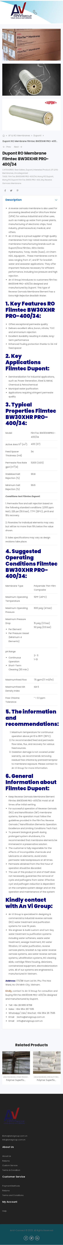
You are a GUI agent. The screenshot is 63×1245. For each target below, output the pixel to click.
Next (18, 146)
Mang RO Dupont (45, 176)
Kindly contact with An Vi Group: (29, 903)
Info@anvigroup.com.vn (13, 1139)
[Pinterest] (17, 190)
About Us (6, 1156)
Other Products (23, 1077)
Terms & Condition (11, 1170)
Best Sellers (20, 169)
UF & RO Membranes (19, 135)
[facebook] (26, 1238)
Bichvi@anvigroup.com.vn (14, 1135)
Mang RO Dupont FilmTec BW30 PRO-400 (21, 179)
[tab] (31, 199)
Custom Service (10, 1165)
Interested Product (41, 169)
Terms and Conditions (13, 1195)
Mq (42, 179)
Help (4, 1211)
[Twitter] (11, 190)
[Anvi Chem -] (21, 11)
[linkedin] (37, 1238)
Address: (11, 980)
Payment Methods (11, 1186)
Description (14, 200)
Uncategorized (21, 173)
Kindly (9, 990)
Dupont (37, 135)
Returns (6, 1161)
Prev (8, 146)
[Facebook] (5, 190)
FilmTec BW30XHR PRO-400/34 (22, 176)
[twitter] (31, 1238)
